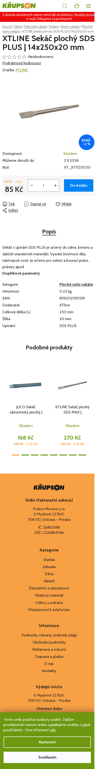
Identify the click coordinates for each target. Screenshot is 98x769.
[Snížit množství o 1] (31, 185)
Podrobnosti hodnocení (21, 63)
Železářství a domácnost (49, 588)
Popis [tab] (49, 231)
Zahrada (49, 567)
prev (5, 386)
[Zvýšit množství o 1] (55, 185)
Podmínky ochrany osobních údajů (49, 635)
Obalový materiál (49, 595)
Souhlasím (47, 757)
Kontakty (49, 671)
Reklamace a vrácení (49, 649)
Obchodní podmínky (49, 642)
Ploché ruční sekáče (76, 284)
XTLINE (21, 70)
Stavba (49, 559)
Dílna (49, 574)
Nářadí (49, 581)
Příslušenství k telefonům (49, 610)
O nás (49, 663)
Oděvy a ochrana (49, 602)
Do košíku (78, 185)
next (93, 386)
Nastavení (47, 742)
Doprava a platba (49, 656)
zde (52, 730)
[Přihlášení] (54, 6)
